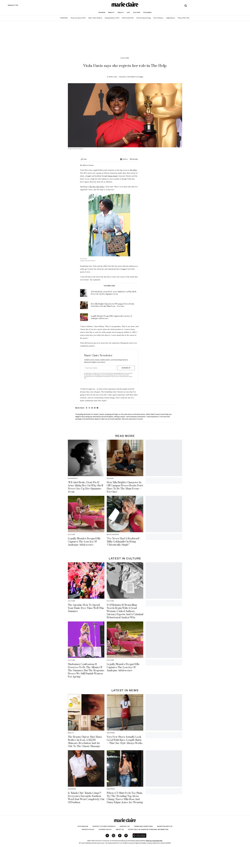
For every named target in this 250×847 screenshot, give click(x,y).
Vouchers (147, 12)
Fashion (101, 12)
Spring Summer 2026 (112, 18)
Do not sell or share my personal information (148, 829)
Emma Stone (112, 176)
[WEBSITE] (95, 408)
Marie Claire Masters (95, 18)
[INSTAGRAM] (92, 408)
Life (128, 12)
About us (120, 829)
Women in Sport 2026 (78, 18)
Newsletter (135, 159)
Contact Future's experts (103, 826)
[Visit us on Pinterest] (126, 835)
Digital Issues (170, 18)
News (141, 77)
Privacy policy (88, 829)
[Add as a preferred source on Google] (152, 835)
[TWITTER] (89, 408)
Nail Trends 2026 (128, 18)
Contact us (125, 826)
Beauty (111, 12)
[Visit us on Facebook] (119, 835)
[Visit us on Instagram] (113, 835)
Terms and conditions (143, 826)
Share (85, 159)
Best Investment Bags (143, 18)
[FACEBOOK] (86, 408)
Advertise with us (164, 826)
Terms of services (106, 373)
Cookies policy (105, 829)
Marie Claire (113, 77)
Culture (136, 12)
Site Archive (83, 826)
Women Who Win (183, 18)
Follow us (125, 159)
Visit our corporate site (154, 840)
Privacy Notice (88, 375)
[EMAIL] (97, 408)
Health (121, 12)
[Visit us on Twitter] (107, 835)
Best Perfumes (158, 18)
